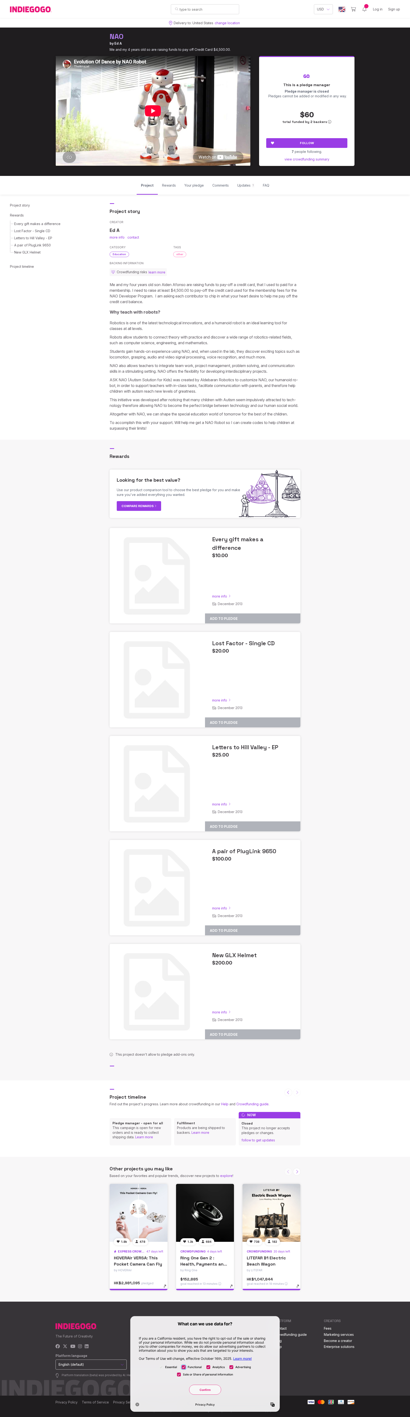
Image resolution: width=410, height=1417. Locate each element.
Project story (20, 205)
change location (227, 23)
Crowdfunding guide (252, 1104)
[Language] (342, 9)
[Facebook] (58, 1346)
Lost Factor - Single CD (32, 231)
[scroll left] (288, 1092)
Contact (281, 1328)
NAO (117, 36)
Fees (327, 1328)
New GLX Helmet (27, 252)
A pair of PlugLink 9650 (32, 245)
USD (320, 9)
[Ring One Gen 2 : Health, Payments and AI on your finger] (205, 1213)
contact (133, 237)
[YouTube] (72, 1346)
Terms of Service (95, 1402)
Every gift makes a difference (37, 224)
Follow (307, 143)
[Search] (177, 9)
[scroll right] (296, 1171)
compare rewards (137, 506)
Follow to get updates (258, 1140)
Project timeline (22, 266)
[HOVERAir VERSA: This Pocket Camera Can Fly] (139, 1213)
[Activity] (364, 9)
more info (117, 237)
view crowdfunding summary (306, 159)
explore (226, 1176)
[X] (65, 1346)
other (179, 254)
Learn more (144, 1137)
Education (119, 254)
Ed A (118, 43)
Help (224, 1104)
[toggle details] (167, 1288)
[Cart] (353, 9)
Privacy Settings (125, 1402)
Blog (278, 1341)
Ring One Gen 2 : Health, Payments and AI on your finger (203, 1263)
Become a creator (338, 1341)
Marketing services (339, 1334)
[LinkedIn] (87, 1346)
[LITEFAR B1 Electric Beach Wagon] (271, 1213)
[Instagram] (80, 1346)
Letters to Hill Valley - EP (33, 238)
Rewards (17, 215)
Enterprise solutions (339, 1347)
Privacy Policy (67, 1402)
